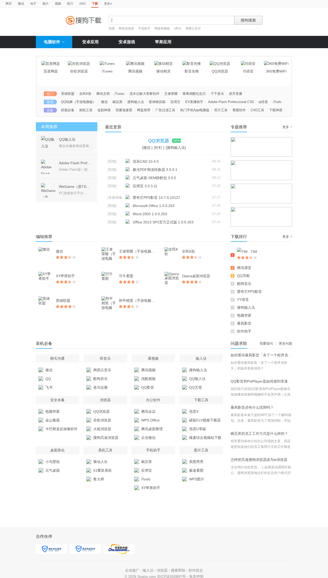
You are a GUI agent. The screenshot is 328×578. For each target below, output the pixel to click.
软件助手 (244, 331)
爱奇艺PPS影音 (249, 292)
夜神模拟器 (157, 102)
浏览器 (162, 570)
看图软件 (239, 110)
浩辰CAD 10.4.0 (146, 161)
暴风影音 (244, 323)
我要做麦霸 (124, 110)
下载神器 (275, 110)
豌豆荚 (117, 102)
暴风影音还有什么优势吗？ (252, 407)
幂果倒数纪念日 (194, 94)
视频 (58, 3)
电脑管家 (244, 315)
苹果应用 (163, 42)
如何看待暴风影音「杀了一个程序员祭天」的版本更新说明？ (279, 355)
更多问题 (285, 343)
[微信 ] (147, 148)
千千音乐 (217, 94)
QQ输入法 (67, 139)
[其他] (112, 161)
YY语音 (243, 299)
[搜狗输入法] (176, 148)
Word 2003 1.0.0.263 (150, 214)
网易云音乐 (193, 28)
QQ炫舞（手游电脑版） (78, 102)
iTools (277, 102)
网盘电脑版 (162, 28)
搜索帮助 (178, 570)
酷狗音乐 (244, 284)
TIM (254, 252)
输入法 (148, 570)
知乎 (33, 3)
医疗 (70, 3)
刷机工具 (86, 110)
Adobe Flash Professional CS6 (231, 102)
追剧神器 (104, 110)
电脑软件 (52, 42)
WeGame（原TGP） (76, 186)
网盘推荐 (143, 110)
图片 (46, 3)
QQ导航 (243, 276)
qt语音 (263, 102)
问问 (82, 3)
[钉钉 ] (159, 148)
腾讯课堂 (244, 268)
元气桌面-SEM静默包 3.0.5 (154, 178)
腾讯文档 (103, 94)
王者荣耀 (171, 94)
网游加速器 (126, 28)
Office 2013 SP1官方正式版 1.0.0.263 (163, 222)
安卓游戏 (127, 42)
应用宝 (175, 102)
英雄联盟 (67, 94)
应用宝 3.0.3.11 (145, 186)
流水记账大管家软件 (144, 94)
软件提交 (196, 570)
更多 (108, 3)
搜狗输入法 (135, 102)
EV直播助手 (194, 102)
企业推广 (132, 570)
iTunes (120, 94)
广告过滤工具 (165, 110)
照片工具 (221, 110)
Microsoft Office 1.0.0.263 (154, 206)
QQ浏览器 (159, 140)
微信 (21, 3)
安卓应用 (90, 42)
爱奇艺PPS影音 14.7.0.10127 (156, 197)
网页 (9, 3)
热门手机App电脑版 (194, 110)
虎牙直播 (235, 94)
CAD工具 (257, 110)
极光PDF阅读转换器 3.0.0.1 (155, 170)
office (178, 28)
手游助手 (144, 28)
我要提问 (266, 343)
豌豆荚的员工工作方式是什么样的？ (259, 433)
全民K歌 (85, 94)
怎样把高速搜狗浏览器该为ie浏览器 (259, 460)
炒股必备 (67, 110)
